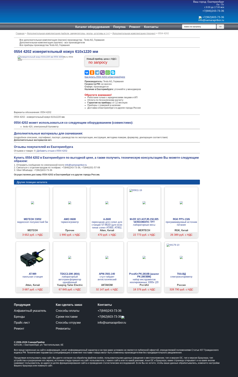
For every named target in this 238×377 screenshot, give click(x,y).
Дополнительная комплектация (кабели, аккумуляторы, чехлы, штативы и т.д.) (68, 33)
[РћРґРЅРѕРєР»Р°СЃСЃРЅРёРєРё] (92, 72)
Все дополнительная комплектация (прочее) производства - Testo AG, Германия (62, 40)
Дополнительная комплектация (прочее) (133, 33)
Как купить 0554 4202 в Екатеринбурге (105, 77)
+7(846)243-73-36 (213, 10)
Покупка (119, 26)
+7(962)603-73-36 (213, 17)
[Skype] (113, 72)
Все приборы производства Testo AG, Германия (45, 45)
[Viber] (102, 72)
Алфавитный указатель (30, 310)
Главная (20, 33)
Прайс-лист (22, 322)
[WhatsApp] (107, 72)
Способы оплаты (67, 310)
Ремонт (134, 26)
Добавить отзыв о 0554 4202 (52, 151)
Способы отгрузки (68, 322)
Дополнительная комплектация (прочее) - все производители (52, 42)
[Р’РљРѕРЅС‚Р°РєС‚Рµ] (87, 72)
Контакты (151, 26)
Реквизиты (63, 328)
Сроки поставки (67, 316)
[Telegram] (97, 72)
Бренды (19, 316)
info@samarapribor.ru (211, 20)
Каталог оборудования (92, 26)
